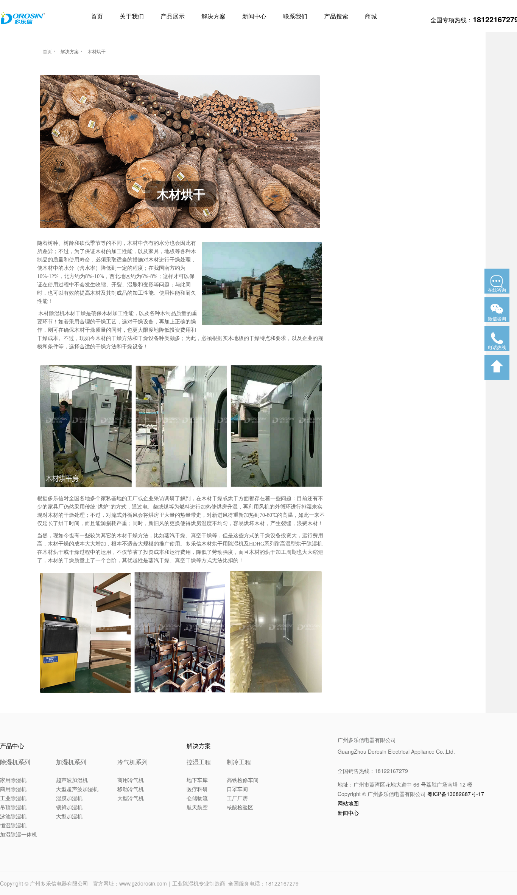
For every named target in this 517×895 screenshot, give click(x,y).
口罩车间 (237, 789)
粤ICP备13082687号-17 (455, 794)
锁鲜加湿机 (69, 807)
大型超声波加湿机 (77, 789)
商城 (371, 16)
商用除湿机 (13, 789)
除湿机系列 (15, 761)
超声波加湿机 (72, 780)
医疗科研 (197, 789)
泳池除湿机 (13, 816)
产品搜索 (336, 16)
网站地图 (348, 803)
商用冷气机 (130, 780)
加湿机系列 (71, 761)
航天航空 (197, 807)
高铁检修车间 (242, 780)
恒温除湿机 (13, 825)
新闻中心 (254, 16)
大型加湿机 (69, 816)
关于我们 (132, 16)
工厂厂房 (237, 798)
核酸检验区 (240, 807)
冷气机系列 (132, 761)
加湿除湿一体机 (18, 834)
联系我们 (295, 16)
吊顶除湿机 (13, 807)
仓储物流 (197, 798)
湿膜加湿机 (69, 798)
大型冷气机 (130, 798)
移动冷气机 (130, 789)
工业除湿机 (13, 798)
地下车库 (197, 780)
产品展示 (172, 16)
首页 (97, 16)
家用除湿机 (13, 780)
